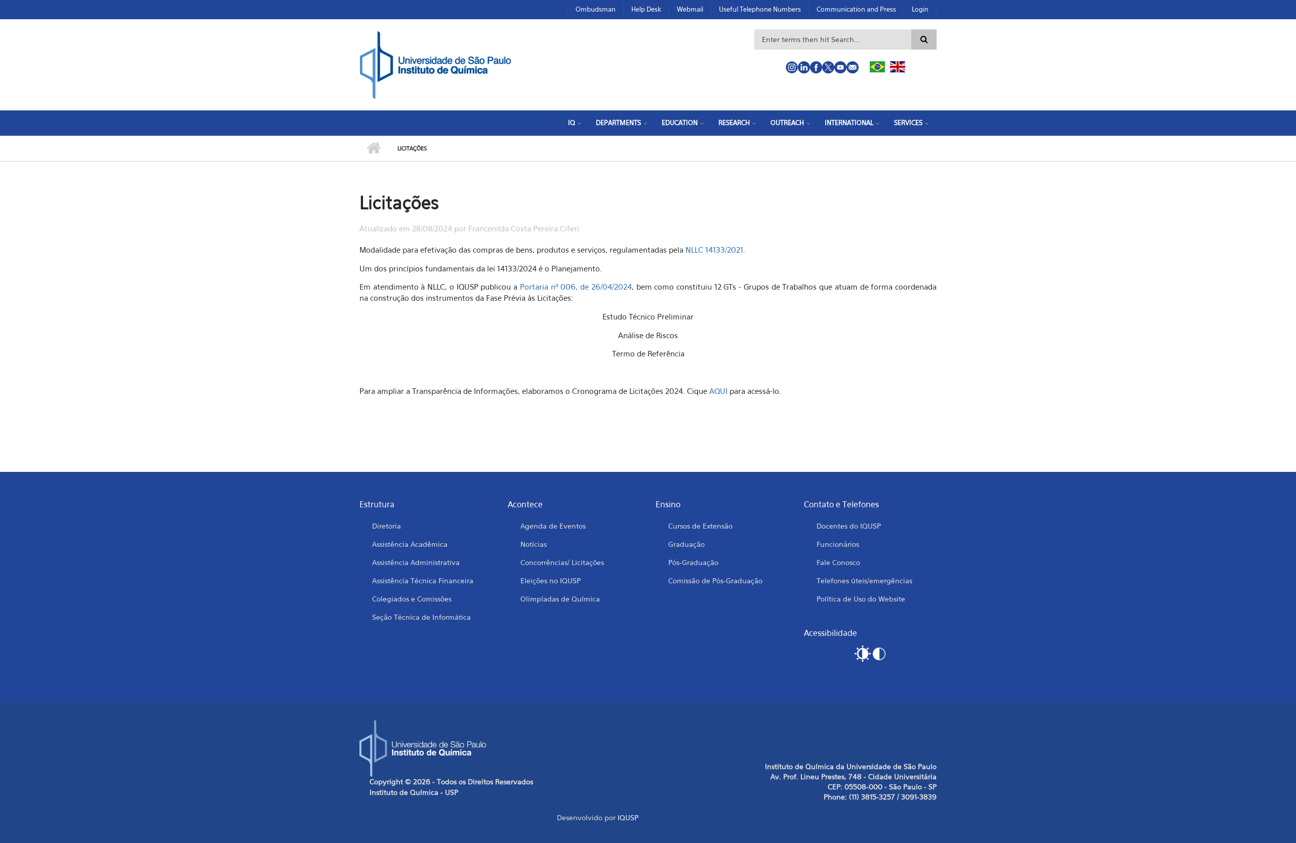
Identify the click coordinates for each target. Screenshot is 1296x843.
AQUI (719, 390)
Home (373, 148)
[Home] (435, 63)
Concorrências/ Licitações (562, 562)
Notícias (533, 544)
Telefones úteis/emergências (864, 580)
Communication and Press (856, 9)
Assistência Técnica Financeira (422, 580)
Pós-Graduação (693, 562)
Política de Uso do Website (861, 598)
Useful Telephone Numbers (760, 9)
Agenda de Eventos (553, 525)
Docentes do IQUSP (849, 525)
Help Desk (646, 9)
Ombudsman (596, 9)
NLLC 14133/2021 (714, 249)
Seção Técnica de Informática (421, 617)
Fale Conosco (838, 562)
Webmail (690, 9)
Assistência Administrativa (416, 562)
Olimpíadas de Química (560, 598)
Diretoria (386, 525)
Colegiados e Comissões (412, 598)
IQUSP (628, 817)
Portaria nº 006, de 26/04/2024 (576, 286)
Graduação (686, 544)
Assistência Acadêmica (410, 544)
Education (680, 122)
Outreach (787, 122)
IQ (571, 122)
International (849, 122)
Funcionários (838, 544)
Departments (618, 122)
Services (908, 122)
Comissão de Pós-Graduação (715, 580)
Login (920, 9)
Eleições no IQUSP (550, 580)
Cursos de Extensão (700, 525)
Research (734, 122)
